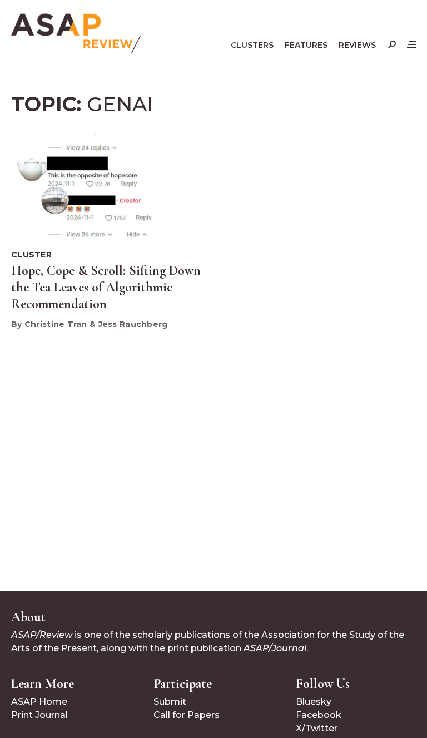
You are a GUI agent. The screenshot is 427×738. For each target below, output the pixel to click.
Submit (169, 701)
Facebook (318, 715)
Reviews (357, 45)
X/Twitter (316, 728)
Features (306, 45)
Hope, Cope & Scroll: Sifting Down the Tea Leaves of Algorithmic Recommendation (106, 287)
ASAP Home (39, 701)
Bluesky (313, 701)
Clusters (252, 45)
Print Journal (39, 715)
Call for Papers (186, 715)
